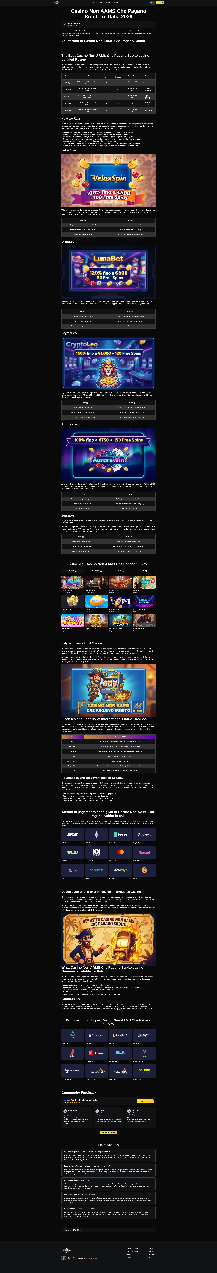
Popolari (71, 570)
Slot (143, 570)
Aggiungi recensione (145, 1101)
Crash (119, 570)
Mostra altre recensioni (108, 1132)
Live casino (95, 570)
